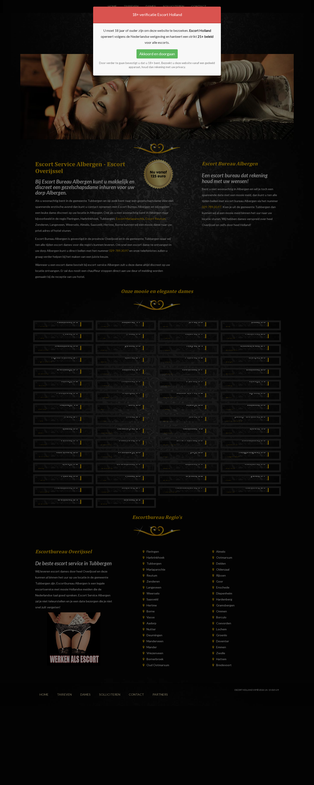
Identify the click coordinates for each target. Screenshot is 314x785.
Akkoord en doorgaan (157, 53)
